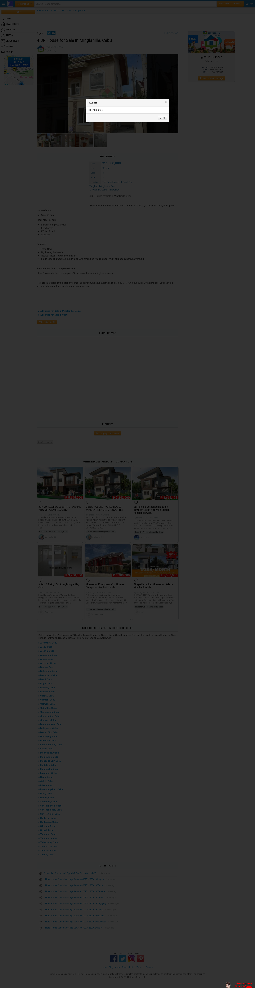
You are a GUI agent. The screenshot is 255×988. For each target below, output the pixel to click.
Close (162, 118)
